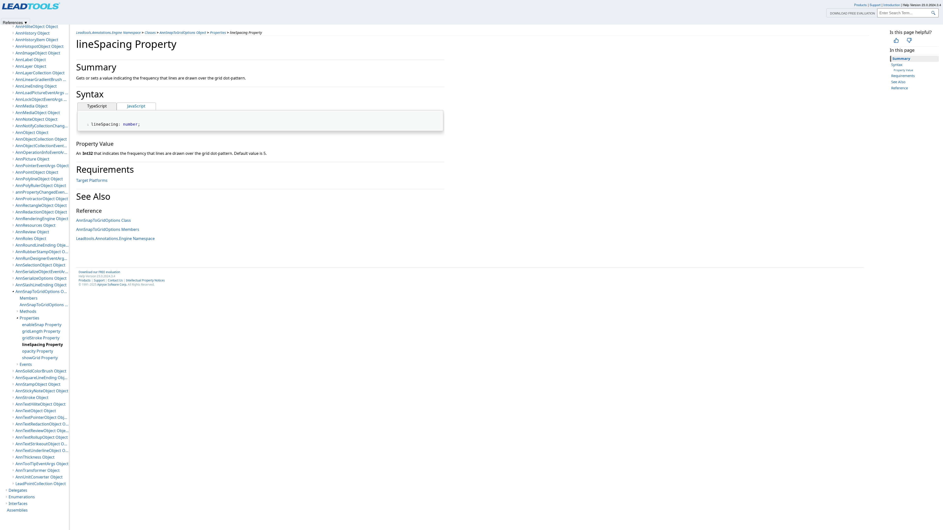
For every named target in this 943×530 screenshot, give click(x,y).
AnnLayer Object (30, 66)
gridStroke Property (40, 338)
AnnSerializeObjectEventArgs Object (42, 271)
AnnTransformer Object (37, 470)
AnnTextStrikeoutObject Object (42, 444)
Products (85, 280)
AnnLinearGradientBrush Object (42, 79)
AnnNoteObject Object (36, 119)
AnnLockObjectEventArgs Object (42, 99)
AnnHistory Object (32, 33)
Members (29, 298)
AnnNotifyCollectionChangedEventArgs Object (42, 126)
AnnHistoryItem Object (36, 39)
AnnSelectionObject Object (40, 265)
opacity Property (37, 351)
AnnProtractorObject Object (41, 198)
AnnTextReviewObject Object (42, 430)
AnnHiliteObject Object (36, 26)
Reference (899, 87)
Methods (28, 311)
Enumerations (22, 497)
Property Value (903, 70)
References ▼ (15, 22)
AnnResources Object (35, 225)
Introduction (891, 4)
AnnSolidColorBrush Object (40, 371)
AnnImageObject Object (37, 53)
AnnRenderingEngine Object (41, 218)
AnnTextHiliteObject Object (40, 404)
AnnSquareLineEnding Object (42, 377)
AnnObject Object (31, 132)
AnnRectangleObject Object (41, 205)
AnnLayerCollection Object (40, 73)
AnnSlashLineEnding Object (41, 285)
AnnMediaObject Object (37, 112)
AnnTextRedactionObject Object (42, 424)
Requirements (903, 75)
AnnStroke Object (31, 397)
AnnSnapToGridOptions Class (103, 220)
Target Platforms (92, 180)
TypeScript (97, 106)
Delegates (18, 490)
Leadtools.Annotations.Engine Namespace (108, 32)
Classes (150, 32)
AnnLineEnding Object (36, 86)
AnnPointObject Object (36, 172)
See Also (898, 81)
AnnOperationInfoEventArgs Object (42, 152)
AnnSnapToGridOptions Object (183, 32)
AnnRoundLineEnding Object (42, 245)
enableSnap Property (41, 324)
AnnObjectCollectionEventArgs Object (42, 145)
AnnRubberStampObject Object (42, 251)
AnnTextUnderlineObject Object (42, 450)
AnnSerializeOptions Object (41, 278)
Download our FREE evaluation (99, 272)
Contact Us (115, 280)
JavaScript (136, 106)
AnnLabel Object (30, 59)
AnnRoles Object (30, 238)
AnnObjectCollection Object (41, 139)
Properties (218, 32)
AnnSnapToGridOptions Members (107, 229)
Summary (901, 58)
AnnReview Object (32, 232)
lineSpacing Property (42, 344)
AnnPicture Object (32, 159)
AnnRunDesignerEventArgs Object (42, 258)
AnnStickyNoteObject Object (41, 391)
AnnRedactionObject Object (41, 212)
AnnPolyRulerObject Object (40, 185)
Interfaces (18, 503)
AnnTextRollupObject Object (41, 437)
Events (26, 364)
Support (99, 280)
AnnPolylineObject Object (39, 179)
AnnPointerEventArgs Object (42, 165)
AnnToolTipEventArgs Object (42, 463)
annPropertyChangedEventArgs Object (42, 192)
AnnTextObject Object (35, 410)
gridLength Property (41, 331)
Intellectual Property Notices (145, 280)
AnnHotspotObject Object (39, 46)
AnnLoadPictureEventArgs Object (42, 92)
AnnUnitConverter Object (39, 477)
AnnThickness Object (35, 457)
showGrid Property (40, 357)
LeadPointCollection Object (40, 483)
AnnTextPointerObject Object (42, 417)
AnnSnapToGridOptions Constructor (44, 304)
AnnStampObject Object (37, 384)
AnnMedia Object (31, 106)
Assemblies (17, 510)
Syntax (896, 64)
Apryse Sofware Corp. (112, 284)
